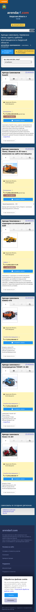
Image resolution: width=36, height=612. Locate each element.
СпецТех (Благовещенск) (10, 337)
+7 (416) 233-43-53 (11, 114)
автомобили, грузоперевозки (10, 45)
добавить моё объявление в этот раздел (26, 51)
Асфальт (5, 262)
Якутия (5, 513)
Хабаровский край (8, 511)
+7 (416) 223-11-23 (11, 265)
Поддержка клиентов (8, 571)
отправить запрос (19, 120)
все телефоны (10, 116)
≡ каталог (4, 1)
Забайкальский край (9, 510)
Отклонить (10, 600)
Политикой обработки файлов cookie (16, 590)
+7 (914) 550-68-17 (11, 339)
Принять (11, 595)
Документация (6, 568)
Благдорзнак (7, 111)
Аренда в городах (7, 558)
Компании (5, 555)
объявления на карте (7, 51)
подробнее (6, 136)
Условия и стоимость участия (11, 551)
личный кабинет (19, 25)
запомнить (30, 72)
